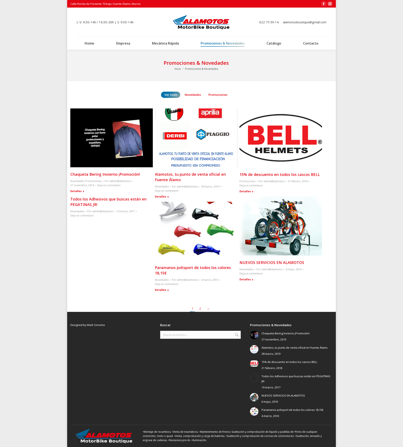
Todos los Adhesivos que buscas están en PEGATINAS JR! (296, 378)
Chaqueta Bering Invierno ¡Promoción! (105, 174)
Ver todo (170, 95)
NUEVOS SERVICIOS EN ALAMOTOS (271, 262)
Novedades (193, 95)
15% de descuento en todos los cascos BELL (279, 174)
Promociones (217, 95)
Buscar (236, 335)
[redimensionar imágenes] (254, 335)
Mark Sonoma (96, 325)
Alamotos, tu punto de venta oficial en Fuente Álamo (295, 347)
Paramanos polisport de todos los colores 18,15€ (292, 410)
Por (118, 181)
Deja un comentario (109, 185)
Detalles (76, 191)
